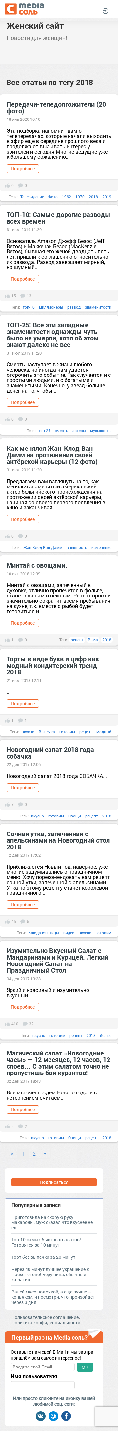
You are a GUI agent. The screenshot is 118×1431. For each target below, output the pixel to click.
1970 (80, 196)
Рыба (93, 639)
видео (68, 932)
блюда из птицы (44, 932)
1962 (66, 196)
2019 (106, 196)
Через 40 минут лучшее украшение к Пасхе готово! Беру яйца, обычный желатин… (50, 1274)
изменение (101, 547)
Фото (53, 196)
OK (85, 1367)
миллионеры (51, 307)
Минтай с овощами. (37, 565)
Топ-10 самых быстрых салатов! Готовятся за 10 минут (46, 1242)
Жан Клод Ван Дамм (42, 547)
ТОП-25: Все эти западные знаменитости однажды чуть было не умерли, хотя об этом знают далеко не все (53, 334)
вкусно (28, 731)
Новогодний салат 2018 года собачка (50, 752)
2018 (93, 196)
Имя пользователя (34, 1376)
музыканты (100, 430)
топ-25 (44, 430)
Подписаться (54, 1182)
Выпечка (47, 731)
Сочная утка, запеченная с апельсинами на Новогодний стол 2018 (58, 840)
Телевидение (32, 196)
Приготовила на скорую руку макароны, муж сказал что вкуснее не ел (52, 1222)
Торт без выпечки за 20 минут (43, 1257)
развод (74, 307)
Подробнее (23, 168)
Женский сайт (35, 25)
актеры (79, 430)
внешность (77, 547)
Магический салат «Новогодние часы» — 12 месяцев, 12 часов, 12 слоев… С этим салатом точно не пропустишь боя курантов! (58, 1063)
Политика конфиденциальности (45, 1322)
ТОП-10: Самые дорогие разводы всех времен (58, 217)
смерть (61, 430)
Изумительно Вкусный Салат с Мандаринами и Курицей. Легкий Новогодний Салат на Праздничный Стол (57, 960)
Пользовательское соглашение (45, 1317)
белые (105, 1035)
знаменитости (98, 307)
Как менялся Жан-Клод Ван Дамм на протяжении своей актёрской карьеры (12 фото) (52, 455)
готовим (67, 731)
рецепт (77, 639)
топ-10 (29, 307)
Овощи (74, 815)
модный (103, 731)
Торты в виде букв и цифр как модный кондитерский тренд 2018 (53, 665)
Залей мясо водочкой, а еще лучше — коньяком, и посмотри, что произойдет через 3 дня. (53, 1297)
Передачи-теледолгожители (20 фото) (56, 107)
